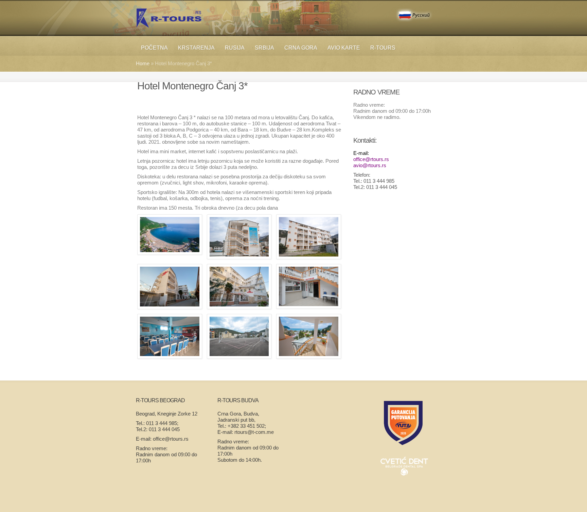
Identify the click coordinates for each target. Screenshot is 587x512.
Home (142, 63)
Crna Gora (300, 48)
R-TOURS (382, 48)
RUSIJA (235, 48)
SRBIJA (264, 48)
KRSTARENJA (196, 48)
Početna (154, 48)
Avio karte (343, 48)
